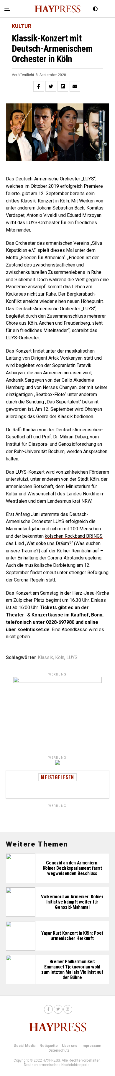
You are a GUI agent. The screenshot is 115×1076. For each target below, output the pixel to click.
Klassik (45, 657)
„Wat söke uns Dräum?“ (49, 543)
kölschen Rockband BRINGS (74, 536)
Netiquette (49, 1046)
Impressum (91, 1046)
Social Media (24, 1046)
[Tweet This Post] (50, 86)
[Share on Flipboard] (63, 86)
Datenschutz (59, 1050)
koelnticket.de (33, 629)
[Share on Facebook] (38, 86)
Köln (59, 657)
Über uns (69, 1046)
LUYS (88, 308)
